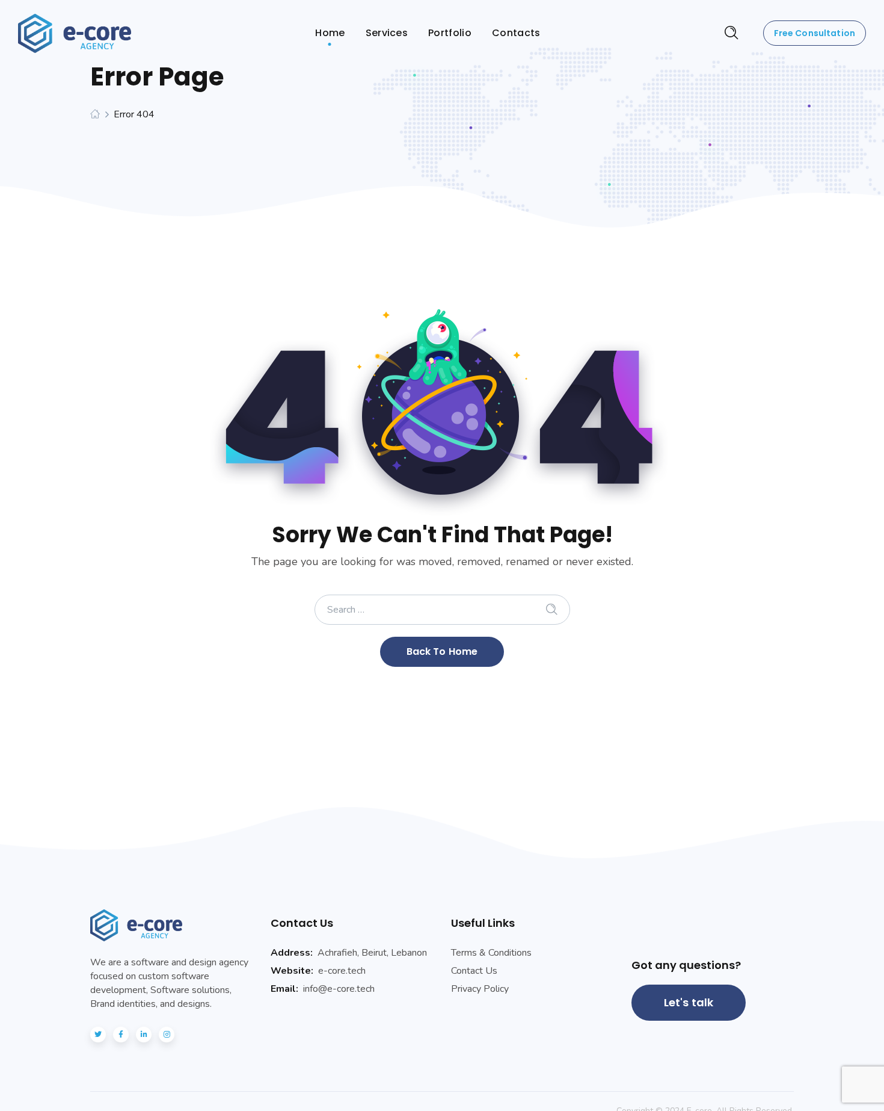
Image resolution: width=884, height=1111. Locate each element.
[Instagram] (166, 1034)
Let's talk (689, 1002)
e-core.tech (342, 970)
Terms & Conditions (491, 952)
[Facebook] (121, 1034)
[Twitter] (98, 1034)
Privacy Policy (480, 988)
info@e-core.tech (339, 988)
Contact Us (474, 970)
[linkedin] (144, 1034)
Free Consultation (814, 33)
